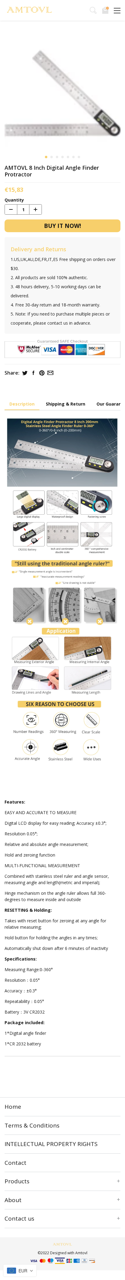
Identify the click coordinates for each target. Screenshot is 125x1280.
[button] (46, 157)
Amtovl (81, 1252)
